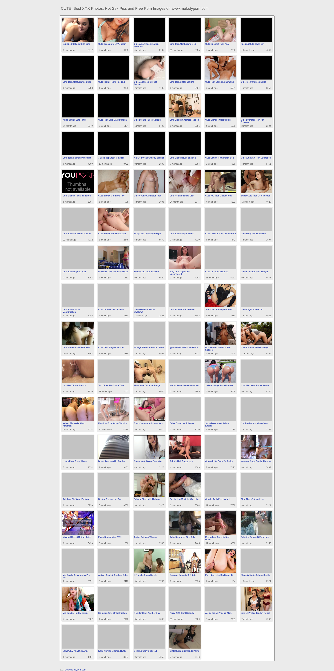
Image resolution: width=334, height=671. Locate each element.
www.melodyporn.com (75, 670)
